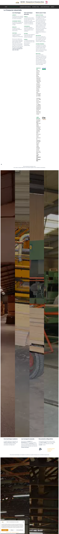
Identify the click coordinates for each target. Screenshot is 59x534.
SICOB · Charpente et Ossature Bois (32, 2)
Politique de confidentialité (15, 532)
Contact (52, 6)
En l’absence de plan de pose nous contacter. (51, 449)
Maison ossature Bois (44, 6)
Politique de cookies (8, 532)
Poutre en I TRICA (35, 6)
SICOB (6, 6)
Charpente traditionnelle (25, 6)
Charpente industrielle (13, 6)
